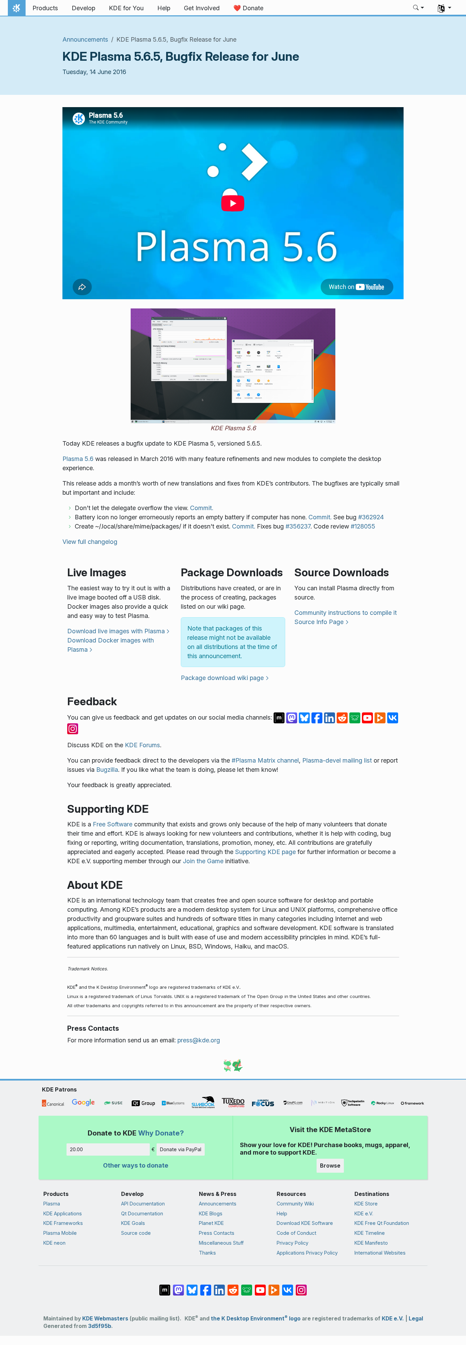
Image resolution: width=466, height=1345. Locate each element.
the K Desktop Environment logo (256, 1318)
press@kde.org (198, 1040)
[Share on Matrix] (280, 717)
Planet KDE (211, 1223)
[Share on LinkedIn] (330, 717)
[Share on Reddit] (343, 717)
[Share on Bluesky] (305, 717)
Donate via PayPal (180, 1149)
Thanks (207, 1253)
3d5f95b (99, 1326)
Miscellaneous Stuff (221, 1243)
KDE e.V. (363, 1213)
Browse (330, 1165)
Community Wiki (295, 1203)
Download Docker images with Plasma (110, 645)
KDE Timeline (369, 1233)
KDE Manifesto (371, 1243)
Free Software (112, 824)
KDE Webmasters (105, 1318)
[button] (418, 8)
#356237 (298, 526)
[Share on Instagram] (72, 728)
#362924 (371, 517)
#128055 (363, 526)
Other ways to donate (135, 1165)
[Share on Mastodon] (292, 717)
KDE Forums (142, 745)
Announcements (85, 39)
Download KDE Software (305, 1223)
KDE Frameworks (63, 1223)
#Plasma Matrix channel (265, 760)
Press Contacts (216, 1233)
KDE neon (54, 1243)
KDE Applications (62, 1213)
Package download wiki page (222, 677)
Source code (136, 1233)
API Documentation (143, 1203)
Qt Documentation (142, 1213)
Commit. (201, 507)
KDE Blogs (210, 1213)
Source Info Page (319, 621)
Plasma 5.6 (77, 458)
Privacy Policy (292, 1243)
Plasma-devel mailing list (337, 760)
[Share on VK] (392, 717)
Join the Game (203, 861)
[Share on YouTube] (368, 717)
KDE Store (366, 1203)
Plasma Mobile (60, 1233)
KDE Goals (133, 1223)
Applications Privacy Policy (307, 1253)
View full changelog (89, 541)
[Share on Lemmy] (355, 717)
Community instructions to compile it (345, 612)
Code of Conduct (296, 1233)
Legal (416, 1318)
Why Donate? (161, 1133)
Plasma (51, 1203)
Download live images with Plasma (116, 631)
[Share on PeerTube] (381, 717)
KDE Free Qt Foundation (381, 1223)
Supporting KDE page (265, 851)
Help (282, 1213)
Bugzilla (107, 769)
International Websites (380, 1253)
